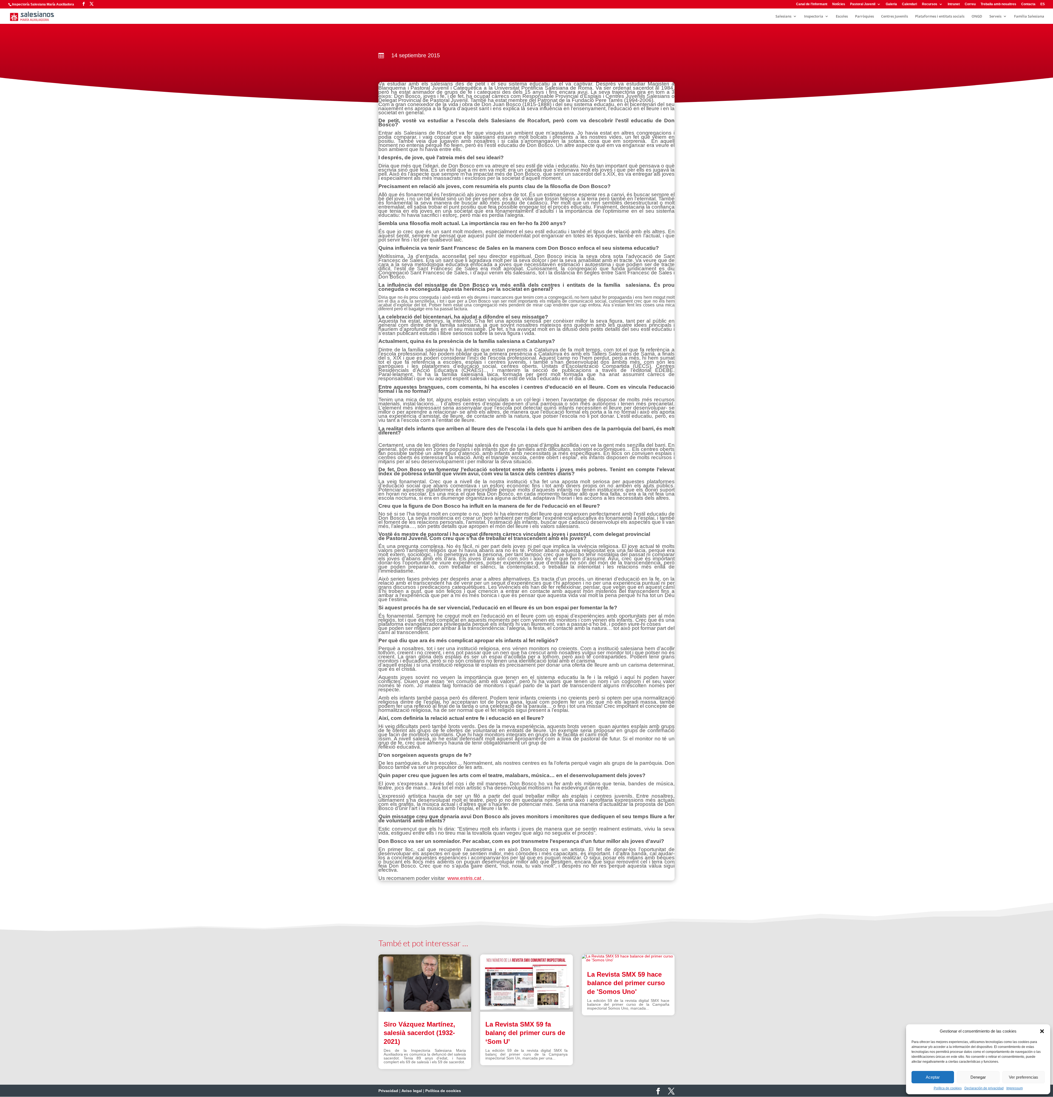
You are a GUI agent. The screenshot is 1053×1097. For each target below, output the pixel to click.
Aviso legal (411, 1091)
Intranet (954, 4)
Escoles (842, 16)
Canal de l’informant (811, 4)
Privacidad (388, 1091)
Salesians (783, 16)
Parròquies (864, 16)
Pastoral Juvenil (862, 4)
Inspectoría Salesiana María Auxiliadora (43, 4)
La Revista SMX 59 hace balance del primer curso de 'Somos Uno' (626, 983)
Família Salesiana (1029, 16)
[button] (1042, 1031)
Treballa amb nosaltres (998, 4)
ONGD (977, 16)
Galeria (891, 4)
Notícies (838, 4)
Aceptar (933, 1077)
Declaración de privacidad (984, 1088)
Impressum (1014, 1088)
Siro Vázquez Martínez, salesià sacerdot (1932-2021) (419, 1033)
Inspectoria (813, 16)
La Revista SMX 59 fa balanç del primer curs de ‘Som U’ (525, 1033)
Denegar (978, 1077)
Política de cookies (948, 1088)
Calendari (909, 4)
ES (1042, 4)
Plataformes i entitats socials (939, 16)
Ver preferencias (1023, 1077)
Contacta (1028, 4)
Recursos (929, 4)
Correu (970, 4)
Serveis (995, 16)
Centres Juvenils (894, 16)
